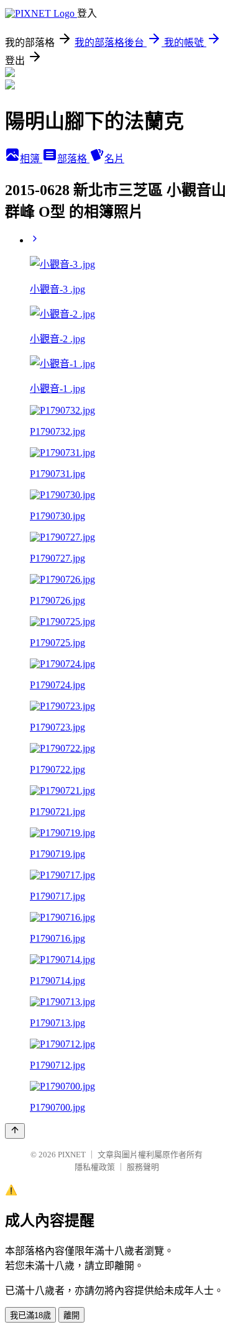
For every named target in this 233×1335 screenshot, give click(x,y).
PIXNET (72, 1154)
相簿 (31, 158)
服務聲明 (143, 1167)
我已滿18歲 (30, 1315)
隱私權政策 (95, 1167)
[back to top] (15, 1131)
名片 (114, 158)
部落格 (73, 158)
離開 (71, 1315)
